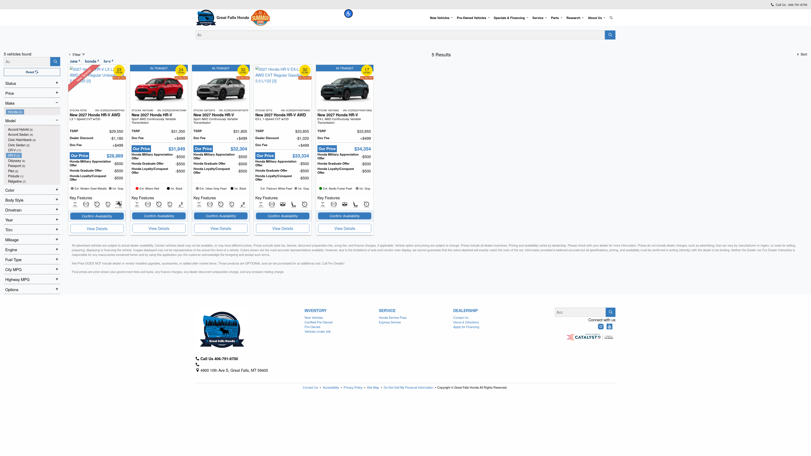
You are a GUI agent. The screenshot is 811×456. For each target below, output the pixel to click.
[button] (348, 13)
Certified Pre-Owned (318, 322)
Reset (30, 72)
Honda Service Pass (393, 317)
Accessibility (331, 387)
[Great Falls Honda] (206, 17)
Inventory (316, 310)
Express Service (390, 322)
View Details (97, 228)
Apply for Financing (466, 326)
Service (387, 310)
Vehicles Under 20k (318, 331)
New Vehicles (314, 317)
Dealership (465, 310)
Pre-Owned (312, 326)
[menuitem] (33, 111)
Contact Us (460, 317)
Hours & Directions (466, 322)
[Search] (610, 34)
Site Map (373, 387)
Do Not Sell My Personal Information (409, 387)
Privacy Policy (353, 387)
